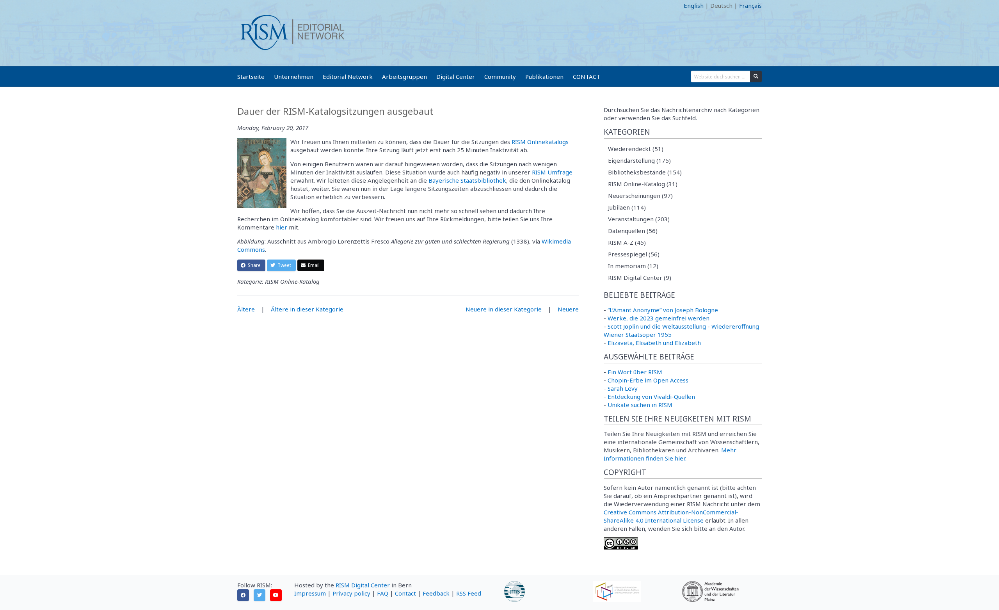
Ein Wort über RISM (635, 372)
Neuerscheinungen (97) (640, 195)
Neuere (568, 309)
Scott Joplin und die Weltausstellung (657, 326)
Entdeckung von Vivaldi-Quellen (651, 396)
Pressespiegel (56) (633, 254)
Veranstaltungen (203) (639, 219)
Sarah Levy (623, 388)
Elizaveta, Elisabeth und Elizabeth (654, 343)
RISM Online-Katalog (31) (642, 184)
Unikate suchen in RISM (640, 405)
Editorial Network (348, 76)
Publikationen (544, 76)
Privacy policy (351, 593)
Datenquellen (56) (633, 231)
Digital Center (455, 76)
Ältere (246, 309)
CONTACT (586, 76)
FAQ (382, 593)
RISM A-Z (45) (627, 242)
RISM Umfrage (552, 172)
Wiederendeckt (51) (635, 149)
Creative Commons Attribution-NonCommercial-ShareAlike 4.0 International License (671, 516)
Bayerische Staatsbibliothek (467, 180)
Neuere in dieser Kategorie (504, 309)
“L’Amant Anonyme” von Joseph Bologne (663, 310)
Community (500, 76)
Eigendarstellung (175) (639, 160)
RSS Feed (468, 593)
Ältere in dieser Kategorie (307, 309)
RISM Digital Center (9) (639, 277)
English (694, 5)
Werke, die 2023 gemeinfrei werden (658, 318)
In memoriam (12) (633, 266)
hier (281, 227)
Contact (405, 593)
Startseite (251, 76)
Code (244, 5)
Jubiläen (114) (627, 207)
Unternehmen (293, 76)
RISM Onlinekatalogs (540, 142)
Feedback (436, 593)
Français (750, 5)
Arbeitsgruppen (404, 76)
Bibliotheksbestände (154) (645, 172)
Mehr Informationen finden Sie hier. (670, 454)
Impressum (310, 593)
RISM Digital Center (363, 585)
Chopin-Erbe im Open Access (648, 380)
